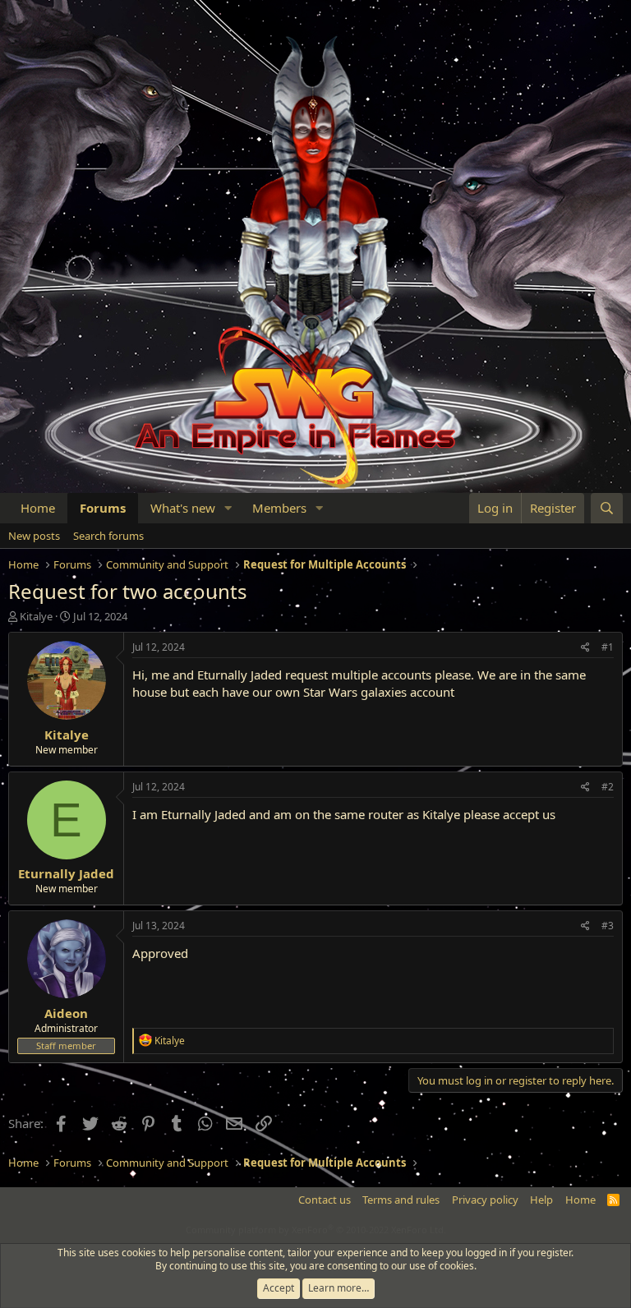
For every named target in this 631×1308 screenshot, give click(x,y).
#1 (607, 647)
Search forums (108, 535)
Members (279, 508)
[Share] (585, 647)
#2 (607, 787)
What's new (182, 508)
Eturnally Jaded (66, 873)
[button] (228, 508)
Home (38, 508)
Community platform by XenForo (316, 1229)
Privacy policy (485, 1199)
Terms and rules (401, 1199)
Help (541, 1199)
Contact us (324, 1199)
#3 (607, 926)
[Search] (607, 508)
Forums (103, 508)
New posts (34, 535)
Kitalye (36, 616)
